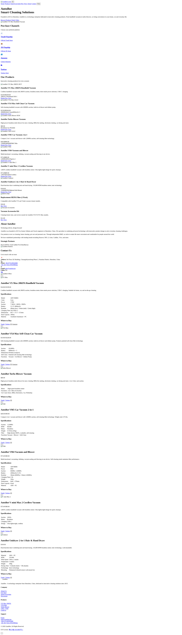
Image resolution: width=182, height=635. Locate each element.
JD (11, 324)
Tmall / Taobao (5, 324)
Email (2, 618)
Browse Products (6, 20)
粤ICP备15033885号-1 (16, 629)
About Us (4, 591)
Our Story (4, 593)
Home (2, 4)
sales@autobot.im (10, 268)
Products (7, 4)
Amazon (14, 324)
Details (3, 98)
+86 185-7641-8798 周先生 (9, 265)
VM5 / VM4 (4, 608)
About (29, 4)
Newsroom (4, 596)
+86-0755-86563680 (11, 263)
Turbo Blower (5, 607)
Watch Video (15, 20)
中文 (38, 4)
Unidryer (3, 610)
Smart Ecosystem (15, 4)
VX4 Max (4, 605)
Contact (34, 4)
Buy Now (24, 4)
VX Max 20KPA (6, 603)
